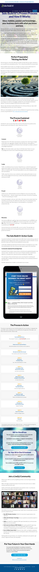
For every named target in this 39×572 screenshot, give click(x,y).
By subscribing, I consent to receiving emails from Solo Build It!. (20, 297)
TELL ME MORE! (25, 294)
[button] (19, 277)
